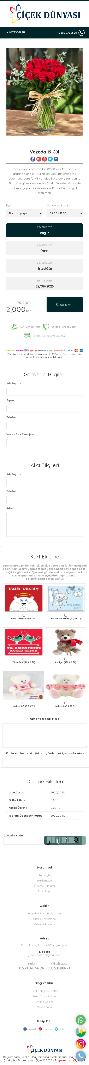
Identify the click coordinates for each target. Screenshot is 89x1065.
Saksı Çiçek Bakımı (44, 996)
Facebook (31, 1029)
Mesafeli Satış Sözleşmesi (44, 913)
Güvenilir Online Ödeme (65, 326)
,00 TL (36, 792)
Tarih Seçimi (44, 280)
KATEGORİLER (17, 32)
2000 (54, 792)
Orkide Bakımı (44, 1001)
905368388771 (59, 965)
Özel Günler (44, 1007)
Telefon (31, 963)
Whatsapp (59, 963)
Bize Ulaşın (45, 891)
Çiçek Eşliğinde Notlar (44, 991)
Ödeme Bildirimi (44, 886)
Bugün (44, 233)
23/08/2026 (44, 248)
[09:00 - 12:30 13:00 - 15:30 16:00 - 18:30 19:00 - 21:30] (65, 213)
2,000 (19, 307)
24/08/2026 (44, 266)
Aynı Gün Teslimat (30, 326)
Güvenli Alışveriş (44, 924)
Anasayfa (44, 875)
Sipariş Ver (65, 304)
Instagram (47, 1029)
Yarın (44, 251)
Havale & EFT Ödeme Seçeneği (48, 335)
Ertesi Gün (44, 268)
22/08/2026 (44, 230)
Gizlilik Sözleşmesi (44, 918)
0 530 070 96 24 (67, 32)
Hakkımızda (44, 880)
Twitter (62, 1029)
